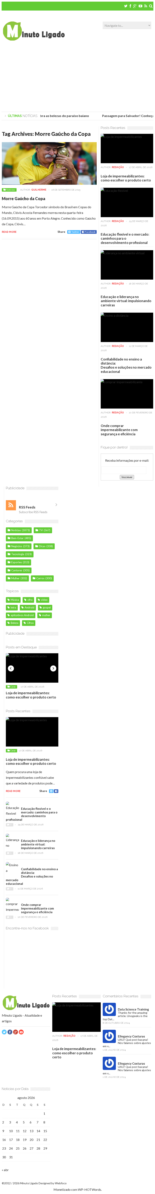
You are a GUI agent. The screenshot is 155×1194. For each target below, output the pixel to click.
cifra (29, 599)
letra (13, 607)
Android (29, 607)
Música (15, 599)
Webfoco (61, 1183)
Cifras (30, 622)
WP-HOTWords (89, 1189)
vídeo (44, 599)
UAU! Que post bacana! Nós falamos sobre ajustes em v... (127, 1043)
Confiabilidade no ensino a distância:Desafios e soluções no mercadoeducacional (126, 365)
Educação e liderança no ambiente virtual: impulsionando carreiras (126, 301)
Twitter (75, 231)
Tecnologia (17, 554)
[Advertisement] (77, 77)
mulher (46, 615)
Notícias (10, 189)
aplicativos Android (22, 615)
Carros (40, 578)
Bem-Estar (17, 538)
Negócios (16, 546)
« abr (5, 1170)
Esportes (16, 562)
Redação (118, 167)
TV (41, 530)
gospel (47, 607)
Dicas (42, 546)
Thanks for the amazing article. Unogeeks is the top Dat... (125, 1016)
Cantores (16, 570)
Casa (13, 686)
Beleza (14, 622)
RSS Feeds (27, 507)
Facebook (90, 231)
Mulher (15, 578)
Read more (9, 232)
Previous (11, 668)
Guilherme (38, 189)
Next (53, 668)
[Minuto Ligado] (34, 39)
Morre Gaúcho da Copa (23, 198)
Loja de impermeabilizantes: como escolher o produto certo (126, 178)
